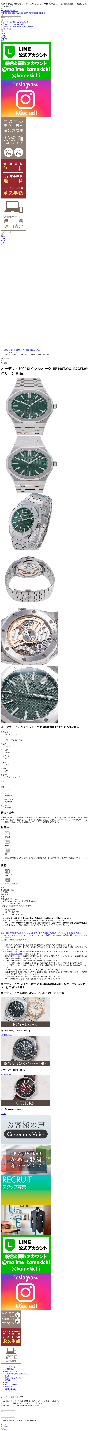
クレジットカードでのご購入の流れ (68, 933)
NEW (3, 33)
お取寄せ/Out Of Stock (53, 935)
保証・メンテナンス (13, 1378)
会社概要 (6, 11)
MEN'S (3, 37)
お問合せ (14, 11)
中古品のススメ (11, 1371)
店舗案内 (14, 26)
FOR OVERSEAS (11, 1384)
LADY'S (4, 39)
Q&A (18, 24)
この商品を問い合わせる (70, 935)
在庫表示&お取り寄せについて (17, 1374)
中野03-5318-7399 (8, 13)
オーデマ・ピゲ (11, 352)
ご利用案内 (15, 22)
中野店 (3, 1424)
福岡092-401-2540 (38, 13)
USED (3, 35)
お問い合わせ (10, 1389)
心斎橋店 (4, 1427)
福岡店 (3, 1429)
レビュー (21, 26)
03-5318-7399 (16, 954)
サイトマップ (10, 1391)
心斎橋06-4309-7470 (23, 13)
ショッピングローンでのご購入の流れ (40, 933)
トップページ (6, 22)
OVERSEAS (29, 26)
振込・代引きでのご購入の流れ (13, 933)
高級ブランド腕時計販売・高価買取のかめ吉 (22, 350)
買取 (2, 41)
